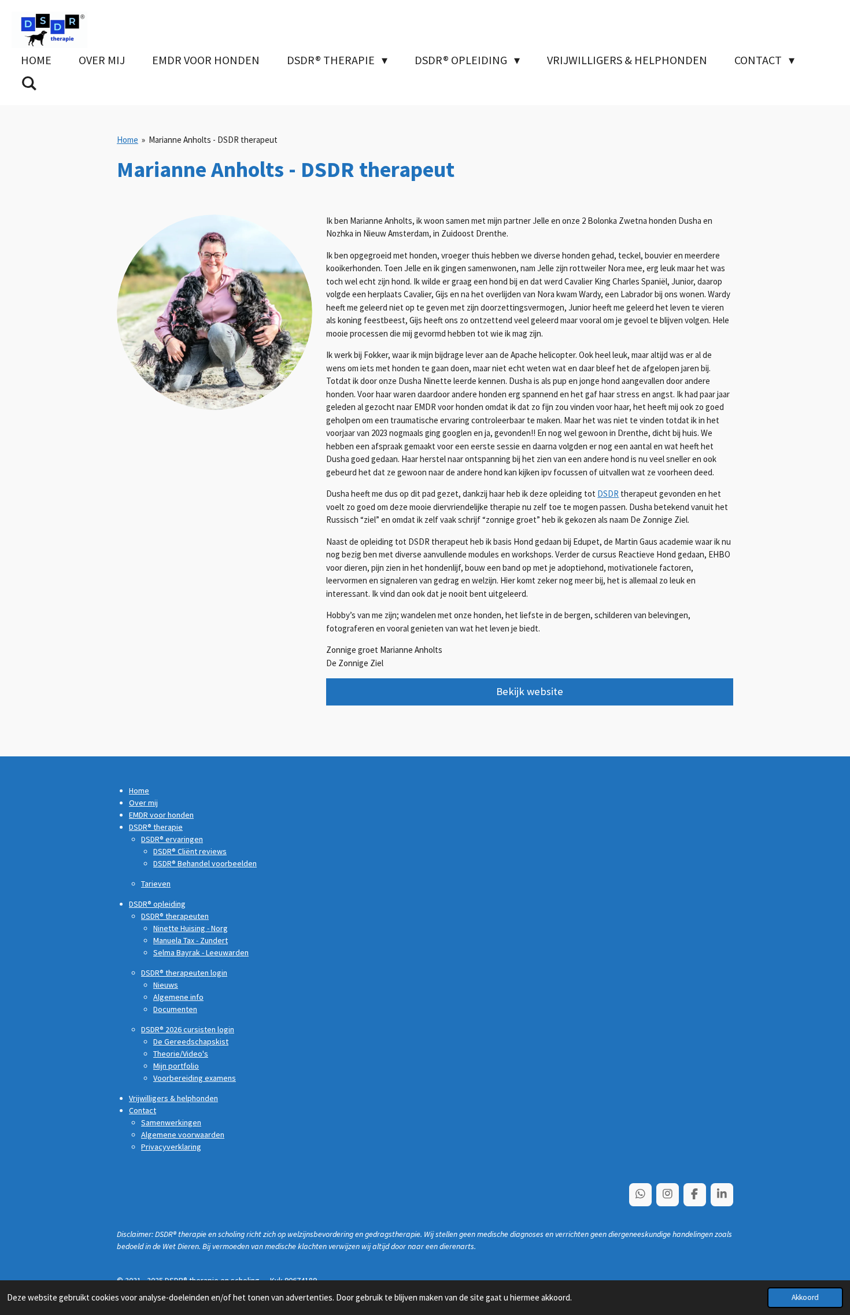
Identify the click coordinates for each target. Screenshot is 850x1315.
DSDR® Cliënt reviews (190, 851)
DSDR (608, 493)
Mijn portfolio (176, 1066)
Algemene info (178, 997)
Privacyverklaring (171, 1147)
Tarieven (156, 883)
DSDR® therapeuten (175, 916)
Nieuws (165, 985)
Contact (142, 1110)
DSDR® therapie (156, 827)
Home (127, 139)
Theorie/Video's (180, 1053)
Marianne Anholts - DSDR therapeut (213, 139)
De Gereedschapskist (190, 1041)
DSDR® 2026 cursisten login (187, 1029)
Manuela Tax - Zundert (190, 940)
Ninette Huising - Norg (190, 928)
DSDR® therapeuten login (184, 972)
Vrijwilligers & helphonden (173, 1098)
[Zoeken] (29, 83)
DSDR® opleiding (157, 904)
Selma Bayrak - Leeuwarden (201, 952)
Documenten (175, 1009)
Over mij (143, 802)
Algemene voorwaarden (182, 1134)
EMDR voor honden (161, 815)
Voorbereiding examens (194, 1078)
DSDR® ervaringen (172, 839)
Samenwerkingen (171, 1122)
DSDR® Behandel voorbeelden (205, 863)
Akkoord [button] (805, 1297)
